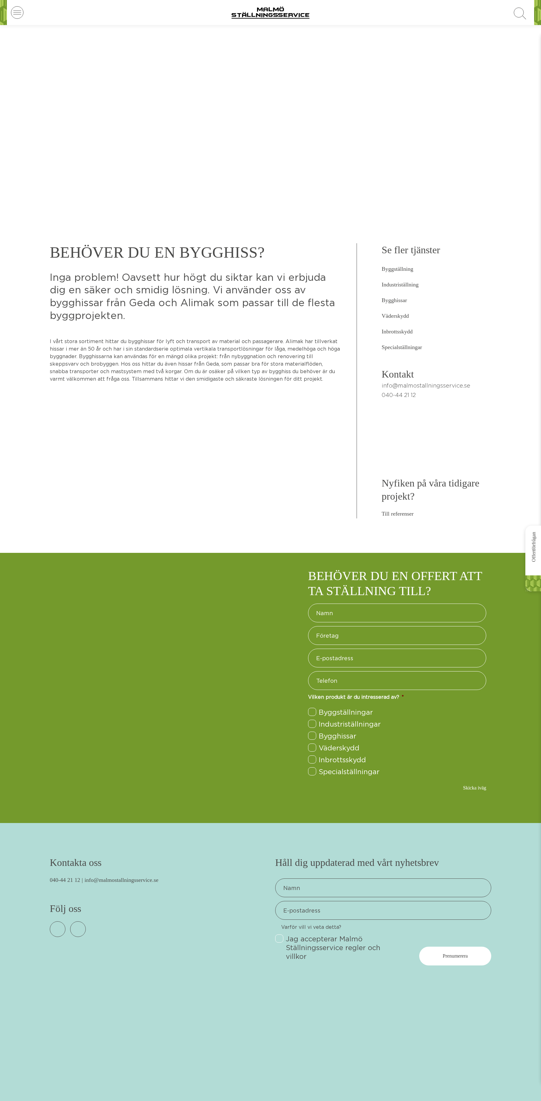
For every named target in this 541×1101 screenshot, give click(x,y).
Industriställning (400, 284)
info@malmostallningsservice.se (426, 385)
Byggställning (397, 269)
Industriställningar (350, 724)
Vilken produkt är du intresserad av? (356, 697)
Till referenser (398, 514)
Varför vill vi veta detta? (311, 927)
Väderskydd (395, 316)
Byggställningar (346, 712)
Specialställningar (402, 347)
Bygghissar (394, 300)
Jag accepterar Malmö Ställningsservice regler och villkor (333, 947)
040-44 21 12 (65, 880)
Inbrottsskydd (397, 331)
